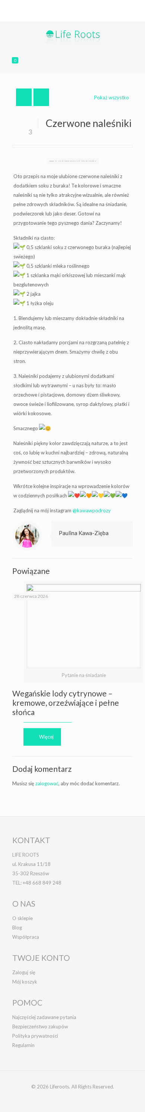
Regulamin (23, 1045)
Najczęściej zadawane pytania (44, 1017)
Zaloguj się (23, 972)
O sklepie (22, 918)
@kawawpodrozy (91, 510)
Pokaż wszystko (111, 97)
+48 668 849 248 (49, 6)
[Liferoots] (72, 36)
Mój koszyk (24, 982)
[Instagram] (87, 15)
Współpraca (25, 937)
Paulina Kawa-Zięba (84, 532)
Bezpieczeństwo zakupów (40, 1026)
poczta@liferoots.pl (101, 6)
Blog (17, 928)
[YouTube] (77, 15)
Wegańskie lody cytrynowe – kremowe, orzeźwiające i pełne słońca (65, 703)
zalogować (46, 783)
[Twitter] (68, 15)
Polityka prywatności (35, 1036)
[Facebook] (58, 15)
